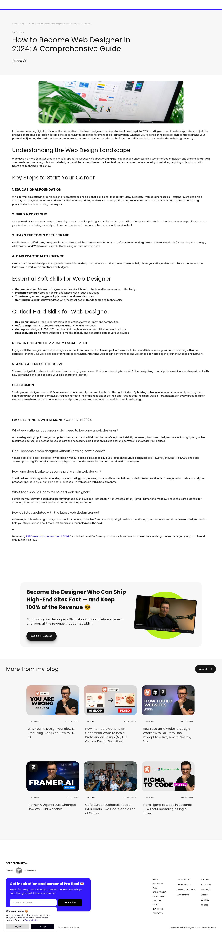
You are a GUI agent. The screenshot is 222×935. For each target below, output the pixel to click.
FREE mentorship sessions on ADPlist (47, 536)
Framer (213, 928)
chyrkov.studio (193, 928)
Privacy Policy (63, 928)
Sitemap (75, 928)
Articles (30, 23)
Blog (22, 23)
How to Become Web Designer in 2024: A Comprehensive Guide (64, 23)
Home (14, 23)
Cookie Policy (31, 920)
